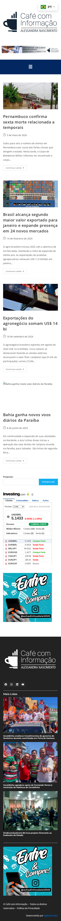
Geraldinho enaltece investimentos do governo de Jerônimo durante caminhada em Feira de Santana (28, 737)
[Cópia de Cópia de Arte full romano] (30, 49)
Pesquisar (8, 476)
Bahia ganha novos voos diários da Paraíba (27, 417)
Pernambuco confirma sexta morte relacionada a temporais (29, 122)
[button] (30, 67)
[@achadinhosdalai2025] (30, 597)
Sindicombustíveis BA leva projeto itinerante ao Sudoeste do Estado (27, 834)
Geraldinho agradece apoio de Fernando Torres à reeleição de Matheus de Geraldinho (27, 786)
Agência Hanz (51, 915)
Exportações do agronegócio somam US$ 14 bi (30, 323)
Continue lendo (16, 167)
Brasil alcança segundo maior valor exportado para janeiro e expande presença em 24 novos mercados (30, 223)
